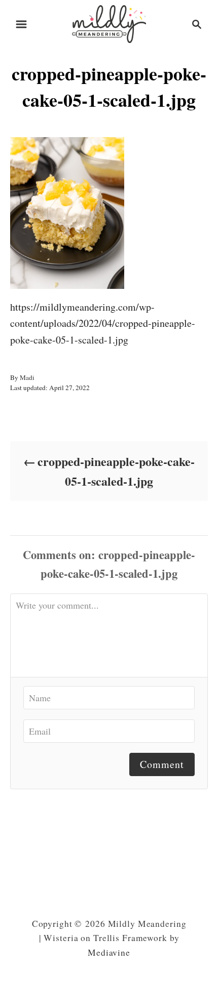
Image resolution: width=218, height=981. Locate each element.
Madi (27, 377)
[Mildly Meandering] (109, 22)
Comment (162, 764)
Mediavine (109, 952)
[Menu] (21, 24)
